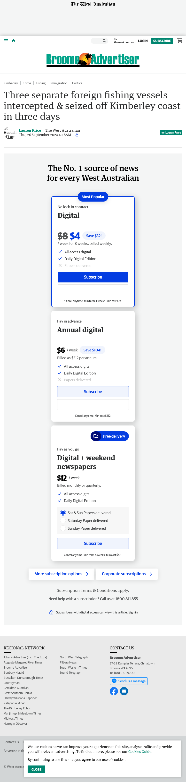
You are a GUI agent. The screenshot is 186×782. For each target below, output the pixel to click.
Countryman (12, 683)
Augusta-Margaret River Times (23, 662)
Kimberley (11, 83)
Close (36, 769)
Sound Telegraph (70, 672)
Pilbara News (68, 662)
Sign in (133, 612)
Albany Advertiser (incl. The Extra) (25, 657)
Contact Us (11, 742)
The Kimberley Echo (17, 708)
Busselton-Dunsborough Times (23, 678)
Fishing (41, 83)
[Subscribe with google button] (93, 289)
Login (143, 41)
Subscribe (162, 41)
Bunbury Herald (14, 672)
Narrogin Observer (15, 723)
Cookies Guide (139, 751)
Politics (77, 83)
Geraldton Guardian (16, 688)
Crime (27, 83)
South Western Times (73, 667)
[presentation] (63, 513)
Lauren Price (173, 132)
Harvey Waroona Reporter (20, 698)
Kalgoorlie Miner (14, 703)
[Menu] (6, 40)
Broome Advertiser (16, 667)
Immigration (58, 83)
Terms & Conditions (99, 590)
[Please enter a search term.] (104, 41)
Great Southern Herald (18, 693)
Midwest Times (13, 718)
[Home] (13, 41)
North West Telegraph (74, 657)
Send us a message (132, 681)
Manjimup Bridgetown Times (22, 713)
